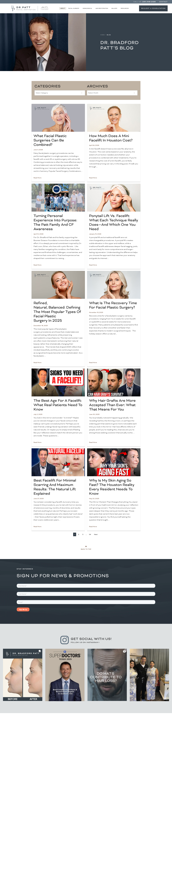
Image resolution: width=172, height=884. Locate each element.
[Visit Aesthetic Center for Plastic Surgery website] (45, 8)
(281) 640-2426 (134, 781)
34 (90, 534)
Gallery (114, 8)
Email (20, 741)
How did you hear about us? (70, 759)
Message (21, 779)
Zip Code (63, 750)
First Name (22, 732)
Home (102, 35)
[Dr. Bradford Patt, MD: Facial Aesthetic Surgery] (86, 838)
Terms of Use (55, 794)
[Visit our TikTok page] (147, 851)
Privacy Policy (66, 794)
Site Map (148, 839)
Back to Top (86, 549)
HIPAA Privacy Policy (141, 835)
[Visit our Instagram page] (137, 851)
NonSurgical (87, 8)
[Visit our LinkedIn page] (152, 851)
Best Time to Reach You (27, 750)
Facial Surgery (73, 8)
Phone (62, 741)
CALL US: (144, 2)
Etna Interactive (138, 875)
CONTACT (163, 2)
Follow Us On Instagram (84, 642)
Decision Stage (23, 768)
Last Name (64, 732)
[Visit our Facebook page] (142, 851)
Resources (125, 8)
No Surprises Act (143, 828)
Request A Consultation (153, 8)
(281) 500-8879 (28, 836)
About (62, 8)
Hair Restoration (102, 8)
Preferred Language (25, 759)
